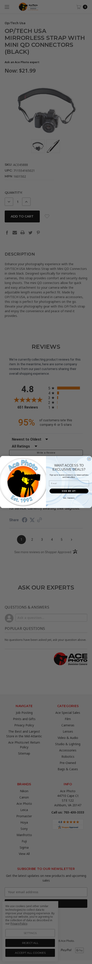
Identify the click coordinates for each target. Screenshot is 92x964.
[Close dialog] (89, 459)
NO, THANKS (69, 498)
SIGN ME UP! (69, 491)
